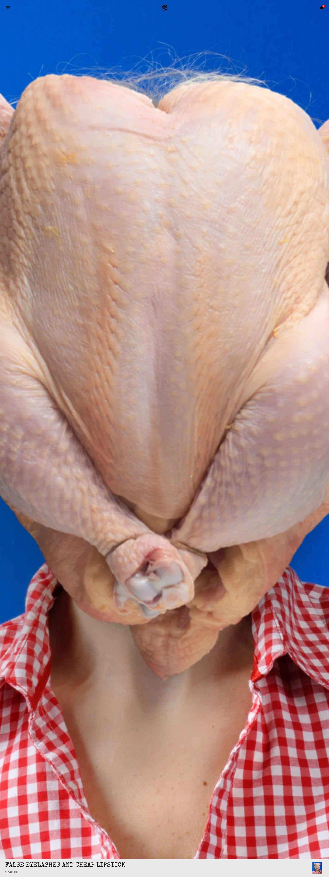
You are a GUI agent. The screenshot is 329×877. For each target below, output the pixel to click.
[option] (317, 868)
